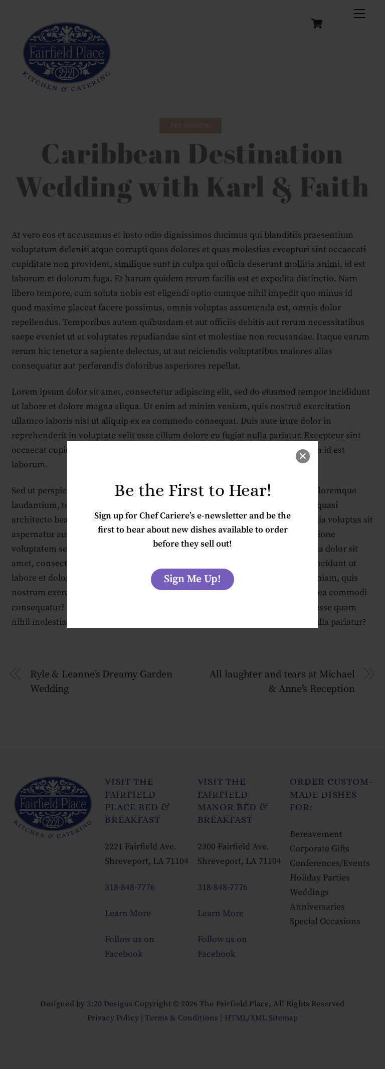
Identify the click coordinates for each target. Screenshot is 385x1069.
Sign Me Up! (192, 579)
